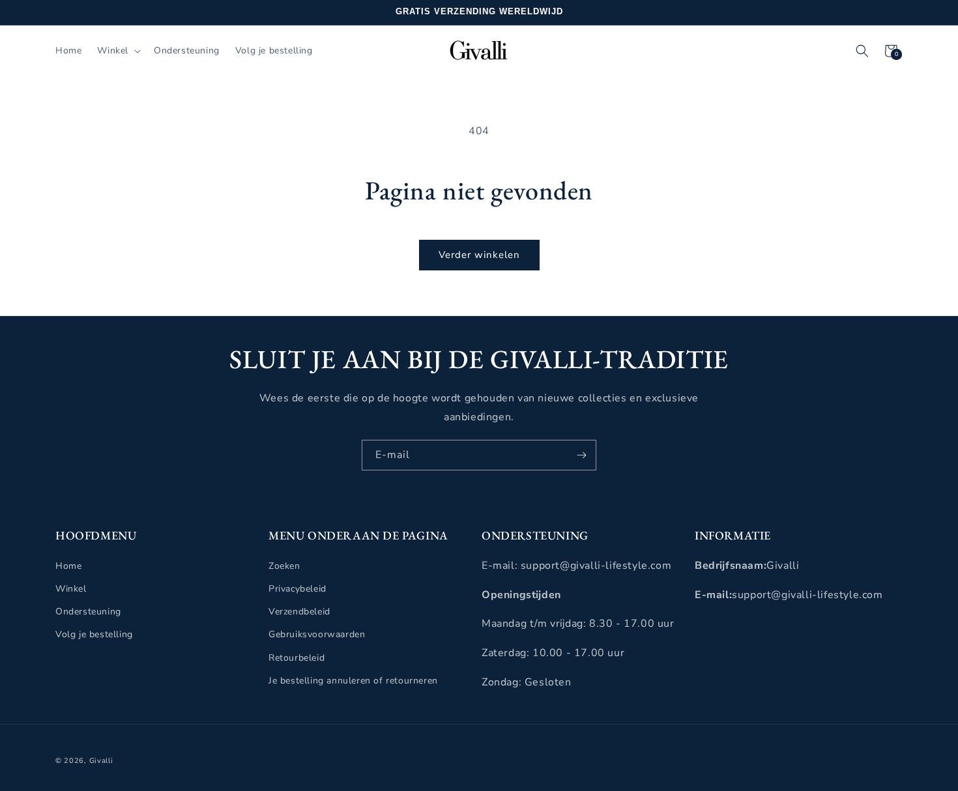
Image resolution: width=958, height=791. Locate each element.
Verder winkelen (479, 254)
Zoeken (284, 565)
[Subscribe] (581, 455)
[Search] (862, 50)
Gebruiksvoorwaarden (317, 634)
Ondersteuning (88, 611)
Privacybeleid (298, 588)
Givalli (101, 761)
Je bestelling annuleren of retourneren (353, 680)
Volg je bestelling (94, 634)
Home (68, 565)
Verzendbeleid (299, 611)
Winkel (71, 588)
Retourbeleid (297, 657)
